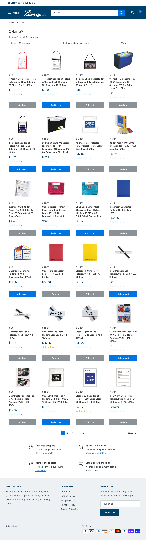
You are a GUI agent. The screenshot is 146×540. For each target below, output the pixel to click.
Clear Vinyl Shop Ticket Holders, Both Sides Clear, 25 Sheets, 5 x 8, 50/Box (88, 399)
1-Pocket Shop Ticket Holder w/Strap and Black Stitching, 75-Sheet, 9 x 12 (90, 82)
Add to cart (56, 105)
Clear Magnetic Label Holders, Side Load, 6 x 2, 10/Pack (54, 334)
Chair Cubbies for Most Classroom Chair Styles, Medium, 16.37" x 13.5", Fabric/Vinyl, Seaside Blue (88, 211)
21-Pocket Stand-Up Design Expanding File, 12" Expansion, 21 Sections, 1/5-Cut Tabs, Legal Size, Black (56, 147)
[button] (138, 12)
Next (130, 433)
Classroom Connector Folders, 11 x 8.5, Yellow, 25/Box (88, 274)
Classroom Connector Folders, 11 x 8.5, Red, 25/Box (53, 274)
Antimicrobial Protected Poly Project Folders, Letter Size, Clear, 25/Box (89, 146)
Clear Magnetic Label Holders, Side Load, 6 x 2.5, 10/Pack (89, 334)
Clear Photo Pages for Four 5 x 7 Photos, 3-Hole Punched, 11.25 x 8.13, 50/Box (22, 400)
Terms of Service (69, 509)
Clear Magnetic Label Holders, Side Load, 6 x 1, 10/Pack (21, 334)
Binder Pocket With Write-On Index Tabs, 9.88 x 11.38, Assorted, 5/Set (123, 146)
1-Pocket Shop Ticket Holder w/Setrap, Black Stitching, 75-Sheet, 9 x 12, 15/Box (56, 82)
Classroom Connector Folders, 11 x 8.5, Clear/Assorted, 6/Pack (20, 274)
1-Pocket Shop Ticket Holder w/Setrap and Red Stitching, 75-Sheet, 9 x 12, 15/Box (22, 82)
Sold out (22, 105)
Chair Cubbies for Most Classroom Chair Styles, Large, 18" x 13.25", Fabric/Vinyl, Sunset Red (54, 211)
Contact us (66, 491)
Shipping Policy (69, 500)
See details (47, 453)
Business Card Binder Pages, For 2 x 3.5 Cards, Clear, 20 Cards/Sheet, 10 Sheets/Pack (21, 211)
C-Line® (21, 22)
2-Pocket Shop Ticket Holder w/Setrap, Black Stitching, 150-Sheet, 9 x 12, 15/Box (22, 147)
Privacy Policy (68, 504)
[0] (138, 12)
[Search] (121, 13)
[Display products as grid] (130, 43)
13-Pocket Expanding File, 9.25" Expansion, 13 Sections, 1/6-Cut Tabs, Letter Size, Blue (122, 83)
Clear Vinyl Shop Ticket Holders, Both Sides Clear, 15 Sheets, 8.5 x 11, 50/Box (55, 399)
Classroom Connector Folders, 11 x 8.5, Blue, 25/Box (120, 210)
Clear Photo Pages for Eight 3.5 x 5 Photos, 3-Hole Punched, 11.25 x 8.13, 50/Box (123, 336)
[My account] (132, 12)
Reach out (40, 470)
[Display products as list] (134, 43)
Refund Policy (68, 496)
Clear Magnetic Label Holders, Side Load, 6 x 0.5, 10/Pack (123, 274)
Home (11, 22)
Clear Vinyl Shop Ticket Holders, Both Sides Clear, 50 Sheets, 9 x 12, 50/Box (122, 399)
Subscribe (110, 512)
